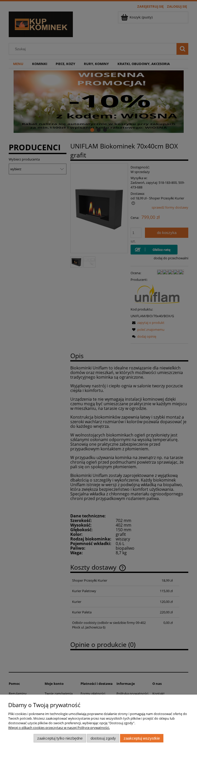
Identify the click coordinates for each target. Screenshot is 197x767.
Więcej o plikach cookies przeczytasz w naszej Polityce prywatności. (59, 727)
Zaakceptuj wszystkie (142, 738)
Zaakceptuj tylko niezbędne (60, 738)
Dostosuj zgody (103, 738)
